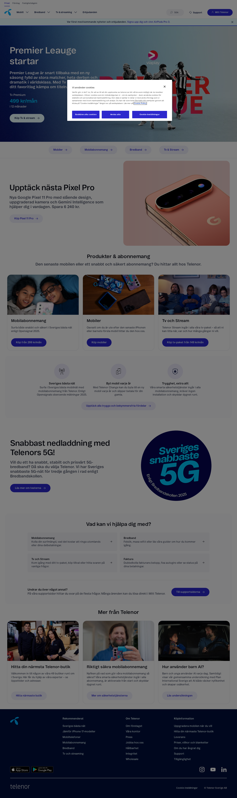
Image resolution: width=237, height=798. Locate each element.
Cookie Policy (140, 103)
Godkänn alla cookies (85, 114)
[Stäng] (164, 86)
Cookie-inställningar (150, 114)
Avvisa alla (115, 114)
